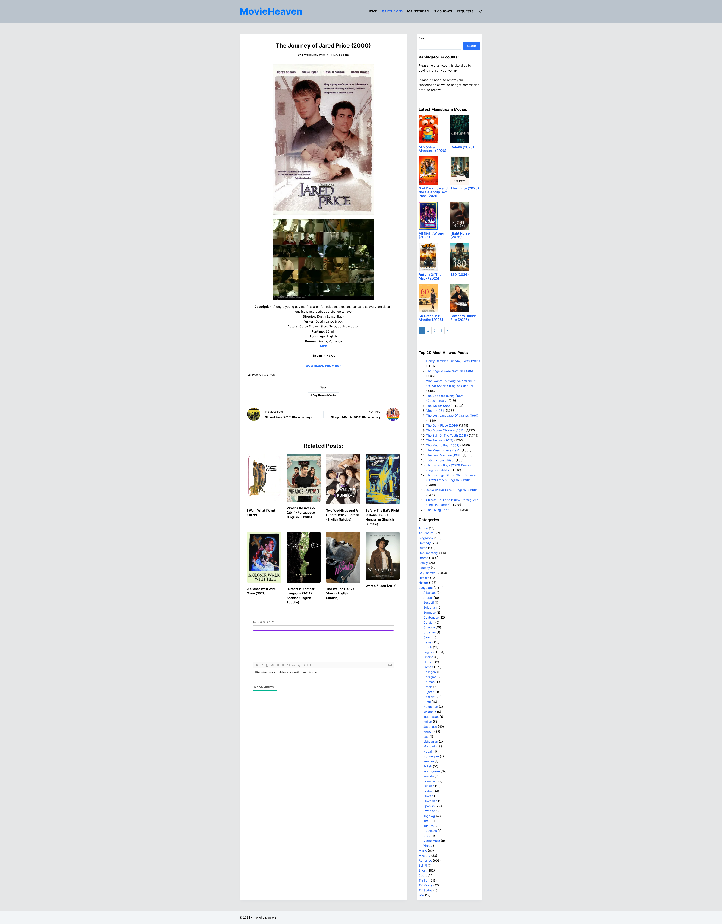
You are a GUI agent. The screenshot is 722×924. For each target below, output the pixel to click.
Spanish (429, 806)
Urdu (426, 836)
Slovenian (430, 801)
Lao (426, 736)
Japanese (430, 726)
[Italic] (262, 665)
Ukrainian (430, 831)
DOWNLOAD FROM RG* (323, 366)
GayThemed (392, 11)
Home (372, 11)
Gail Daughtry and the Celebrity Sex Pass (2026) (433, 192)
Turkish (428, 826)
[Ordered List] (278, 665)
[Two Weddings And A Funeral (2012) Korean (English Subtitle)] (343, 479)
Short (423, 870)
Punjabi (428, 776)
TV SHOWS (443, 11)
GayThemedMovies (313, 55)
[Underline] (267, 665)
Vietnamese (431, 841)
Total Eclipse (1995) (440, 460)
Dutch (427, 647)
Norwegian (431, 756)
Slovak (428, 796)
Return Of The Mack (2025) (430, 276)
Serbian (428, 791)
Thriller (423, 880)
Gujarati (429, 692)
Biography (426, 538)
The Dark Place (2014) (442, 425)
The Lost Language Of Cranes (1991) (452, 415)
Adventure (426, 533)
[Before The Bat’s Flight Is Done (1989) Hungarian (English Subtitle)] (383, 479)
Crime (423, 548)
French (428, 667)
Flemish (428, 662)
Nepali (427, 751)
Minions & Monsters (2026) (432, 149)
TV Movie (425, 885)
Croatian (429, 632)
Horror (423, 582)
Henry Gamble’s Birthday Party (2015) (453, 361)
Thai (426, 821)
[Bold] (256, 665)
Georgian (429, 677)
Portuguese (431, 771)
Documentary (428, 553)
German (429, 682)
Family (423, 563)
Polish (427, 766)
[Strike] (272, 665)
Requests (465, 11)
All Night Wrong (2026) (431, 235)
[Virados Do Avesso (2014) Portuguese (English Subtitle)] (304, 478)
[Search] (480, 11)
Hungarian (430, 707)
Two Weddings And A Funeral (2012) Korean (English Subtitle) (342, 515)
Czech (427, 637)
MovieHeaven (271, 11)
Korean (428, 731)
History (424, 578)
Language (426, 588)
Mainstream (418, 11)
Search (423, 38)
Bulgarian (430, 607)
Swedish (429, 811)
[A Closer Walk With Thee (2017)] (264, 557)
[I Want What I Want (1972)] (264, 479)
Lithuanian (430, 741)
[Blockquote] (288, 665)
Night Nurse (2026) (460, 235)
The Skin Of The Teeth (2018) (447, 435)
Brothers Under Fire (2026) (463, 318)
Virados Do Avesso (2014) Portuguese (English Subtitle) (301, 512)
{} (304, 665)
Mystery (424, 855)
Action (423, 528)
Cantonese (431, 617)
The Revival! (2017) (439, 440)
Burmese (429, 612)
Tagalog (429, 816)
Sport (423, 875)
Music (423, 850)
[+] (309, 665)
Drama (423, 558)
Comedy (425, 543)
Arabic (428, 598)
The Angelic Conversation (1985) (449, 371)
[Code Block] (293, 665)
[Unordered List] (283, 665)
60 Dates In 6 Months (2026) (431, 318)
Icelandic (429, 712)
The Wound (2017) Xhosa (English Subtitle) (340, 593)
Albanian (429, 592)
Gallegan (429, 672)
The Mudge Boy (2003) (442, 445)
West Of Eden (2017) (381, 586)
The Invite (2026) (464, 188)
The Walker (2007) (439, 406)
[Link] (299, 665)
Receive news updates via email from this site (286, 672)
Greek (427, 687)
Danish (428, 642)
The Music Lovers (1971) (443, 450)
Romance (425, 860)
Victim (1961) (435, 410)
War (421, 895)
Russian (428, 786)
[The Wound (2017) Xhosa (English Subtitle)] (343, 557)
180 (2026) (459, 275)
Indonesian (431, 717)
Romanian (430, 781)
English (428, 652)
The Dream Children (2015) (445, 430)
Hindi (427, 702)
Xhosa (427, 845)
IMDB (323, 346)
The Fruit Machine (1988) (444, 455)
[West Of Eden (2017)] (383, 556)
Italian (427, 721)
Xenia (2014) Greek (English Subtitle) (452, 490)
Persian (428, 761)
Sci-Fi (423, 865)
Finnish (428, 657)
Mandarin (430, 746)
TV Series (425, 890)
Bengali (428, 602)
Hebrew (429, 697)
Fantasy (424, 568)
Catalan (428, 622)
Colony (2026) (462, 147)
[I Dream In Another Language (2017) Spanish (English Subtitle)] (304, 557)
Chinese (429, 627)
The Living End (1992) (441, 510)
